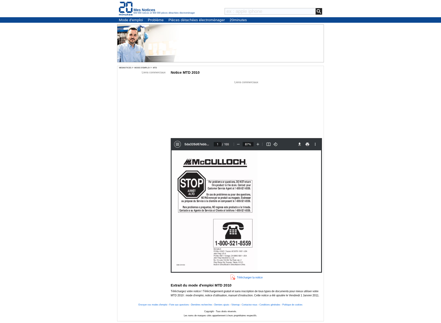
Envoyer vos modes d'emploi (153, 304)
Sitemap (235, 304)
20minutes (238, 20)
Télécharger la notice (250, 277)
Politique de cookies (292, 304)
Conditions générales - (270, 304)
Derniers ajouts (221, 304)
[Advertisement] (246, 108)
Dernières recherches (201, 304)
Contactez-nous (249, 304)
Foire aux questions (179, 304)
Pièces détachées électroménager (196, 20)
